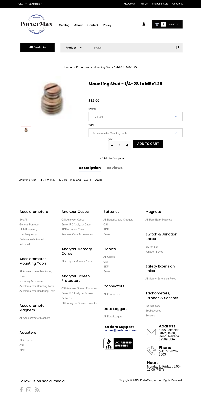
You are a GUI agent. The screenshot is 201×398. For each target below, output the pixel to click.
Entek (106, 234)
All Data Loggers (112, 316)
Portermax (82, 67)
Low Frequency (28, 234)
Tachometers (152, 305)
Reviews (114, 167)
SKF (22, 350)
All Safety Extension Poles (160, 278)
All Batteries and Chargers (118, 219)
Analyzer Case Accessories (77, 234)
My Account (130, 3)
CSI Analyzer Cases (72, 219)
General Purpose (28, 224)
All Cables (109, 256)
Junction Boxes (154, 251)
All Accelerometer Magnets (34, 317)
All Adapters (26, 340)
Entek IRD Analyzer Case (75, 224)
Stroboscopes (153, 310)
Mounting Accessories (32, 281)
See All (23, 219)
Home (68, 67)
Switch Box (151, 246)
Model (92, 109)
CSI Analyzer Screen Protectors (79, 288)
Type (91, 125)
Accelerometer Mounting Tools (36, 286)
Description (90, 167)
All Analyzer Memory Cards (76, 261)
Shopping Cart (160, 3)
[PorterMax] (36, 33)
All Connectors (111, 294)
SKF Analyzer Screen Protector (79, 303)
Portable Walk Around (31, 239)
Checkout (177, 3)
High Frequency (28, 229)
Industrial (24, 244)
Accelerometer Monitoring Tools (37, 291)
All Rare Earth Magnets (158, 219)
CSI (21, 345)
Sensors (150, 315)
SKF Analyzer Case (72, 229)
